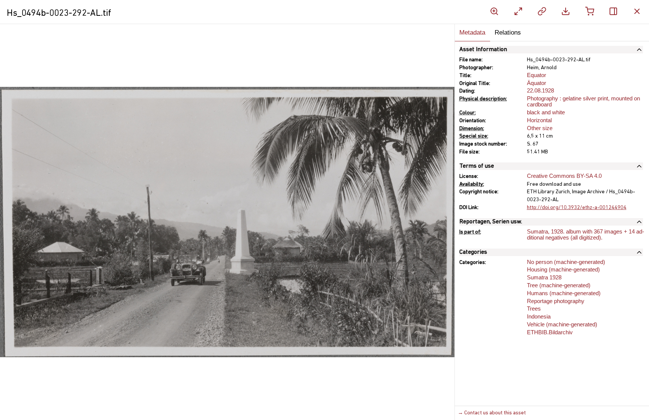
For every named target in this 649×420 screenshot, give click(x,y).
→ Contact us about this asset (492, 413)
